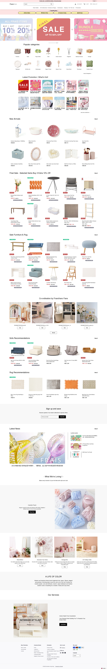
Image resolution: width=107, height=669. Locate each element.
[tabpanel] (53, 29)
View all (95, 118)
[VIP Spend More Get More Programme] (76, 446)
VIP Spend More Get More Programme (52, 659)
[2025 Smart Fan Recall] (76, 455)
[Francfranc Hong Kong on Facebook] (63, 652)
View (20, 327)
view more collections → (85, 112)
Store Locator (23, 647)
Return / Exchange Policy (38, 652)
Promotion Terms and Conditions (53, 656)
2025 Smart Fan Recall (87, 452)
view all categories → (87, 73)
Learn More (63, 624)
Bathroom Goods (79, 56)
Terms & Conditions (50, 649)
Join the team (23, 649)
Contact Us (36, 649)
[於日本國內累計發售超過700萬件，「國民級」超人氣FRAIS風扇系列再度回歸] (37, 448)
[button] (104, 668)
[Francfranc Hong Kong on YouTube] (65, 652)
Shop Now (32, 512)
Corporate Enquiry (37, 654)
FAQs (35, 647)
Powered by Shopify (59, 666)
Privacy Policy (49, 647)
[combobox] (38, 4)
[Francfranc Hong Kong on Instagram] (60, 652)
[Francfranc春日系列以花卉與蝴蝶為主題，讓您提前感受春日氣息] (76, 438)
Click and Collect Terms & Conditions (52, 654)
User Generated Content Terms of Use (53, 652)
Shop (20, 565)
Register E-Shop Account (38, 656)
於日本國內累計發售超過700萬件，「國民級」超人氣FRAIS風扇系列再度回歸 (37, 466)
